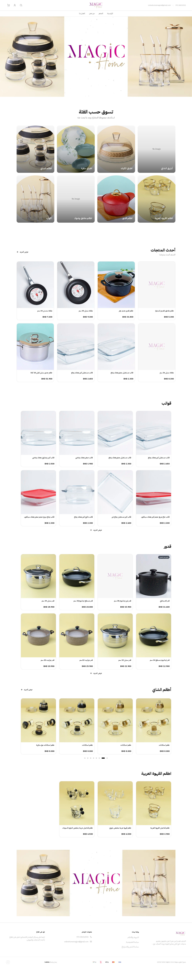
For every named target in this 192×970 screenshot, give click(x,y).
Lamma (47, 962)
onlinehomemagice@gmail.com (159, 5)
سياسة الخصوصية (132, 942)
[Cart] (8, 5)
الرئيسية (110, 13)
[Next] (171, 726)
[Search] (21, 5)
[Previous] (20, 726)
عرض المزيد (24, 252)
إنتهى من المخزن (152, 595)
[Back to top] (8, 962)
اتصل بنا (82, 13)
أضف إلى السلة (155, 305)
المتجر (101, 13)
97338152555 (180, 5)
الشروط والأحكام (133, 937)
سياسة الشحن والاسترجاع (130, 947)
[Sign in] (14, 5)
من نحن (92, 13)
